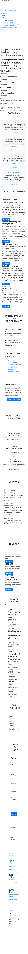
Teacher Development (10, 22)
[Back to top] (9, 926)
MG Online (11, 879)
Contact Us (21, 27)
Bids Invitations (13, 899)
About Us (6, 15)
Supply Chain (12, 866)
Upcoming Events (13, 858)
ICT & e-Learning (8, 20)
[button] (2, 477)
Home (10, 863)
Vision (14, 122)
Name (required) (13, 775)
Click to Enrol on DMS (14, 399)
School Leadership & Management (13, 24)
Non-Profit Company (14, 172)
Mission (14, 138)
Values (14, 155)
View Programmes (14, 469)
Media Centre (14, 27)
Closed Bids (12, 907)
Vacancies (11, 869)
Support (14, 443)
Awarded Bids (12, 905)
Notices (11, 910)
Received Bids (12, 902)
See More (10, 626)
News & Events (13, 872)
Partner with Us (14, 456)
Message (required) (13, 798)
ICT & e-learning (12, 362)
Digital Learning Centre (10, 10)
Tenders (9, 27)
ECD (5, 18)
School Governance (9, 25)
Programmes (4, 17)
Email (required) (13, 782)
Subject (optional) (13, 790)
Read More (14, 132)
